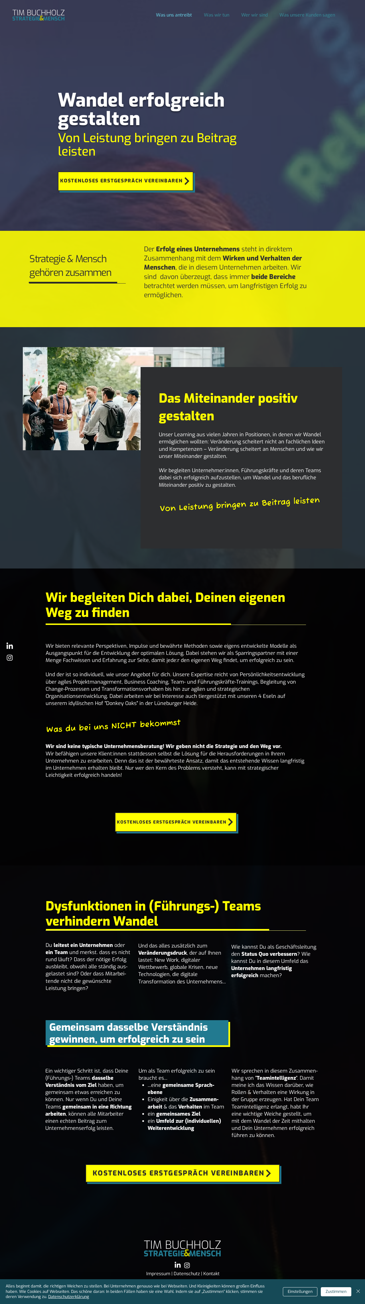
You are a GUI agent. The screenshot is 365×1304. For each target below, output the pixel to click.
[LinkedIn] (10, 646)
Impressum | (160, 1274)
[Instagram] (187, 1265)
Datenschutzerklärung (68, 1296)
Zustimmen (336, 1291)
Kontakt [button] (211, 1274)
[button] (125, 181)
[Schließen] (358, 1291)
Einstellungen (300, 1291)
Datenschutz (187, 1274)
